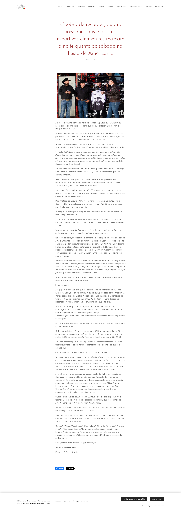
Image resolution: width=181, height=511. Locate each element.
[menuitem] (60, 6)
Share (61, 468)
